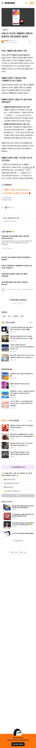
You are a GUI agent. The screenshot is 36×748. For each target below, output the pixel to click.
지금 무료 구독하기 (18, 744)
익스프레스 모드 (27, 167)
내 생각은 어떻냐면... (7, 248)
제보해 (31, 289)
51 (12, 552)
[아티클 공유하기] (30, 41)
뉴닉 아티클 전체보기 (18, 541)
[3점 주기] (18, 303)
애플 (22, 316)
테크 (9, 316)
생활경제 (15, 316)
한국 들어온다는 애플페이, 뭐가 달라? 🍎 (17, 193)
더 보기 (30, 322)
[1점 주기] (13, 303)
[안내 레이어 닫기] (34, 736)
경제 (4, 316)
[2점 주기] (16, 303)
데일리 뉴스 (5, 30)
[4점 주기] (20, 303)
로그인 (31, 3)
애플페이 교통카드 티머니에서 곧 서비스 (17, 190)
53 (22, 552)
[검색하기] (26, 3)
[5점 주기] (22, 303)
